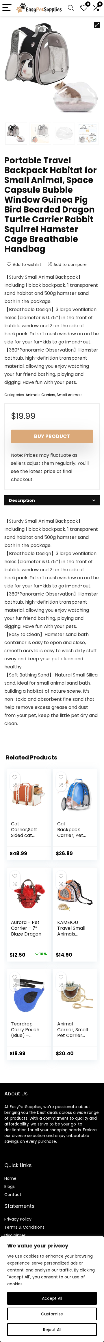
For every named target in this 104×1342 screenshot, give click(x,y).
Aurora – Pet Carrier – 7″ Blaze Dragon (26, 928)
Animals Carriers (40, 394)
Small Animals (70, 394)
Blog (8, 1186)
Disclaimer (14, 1235)
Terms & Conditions (24, 1227)
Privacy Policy (17, 1219)
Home (10, 1178)
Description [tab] (22, 500)
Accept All (52, 1298)
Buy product (52, 436)
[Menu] (7, 8)
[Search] (71, 8)
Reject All (52, 1329)
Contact (12, 1194)
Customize (52, 1314)
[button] (97, 25)
